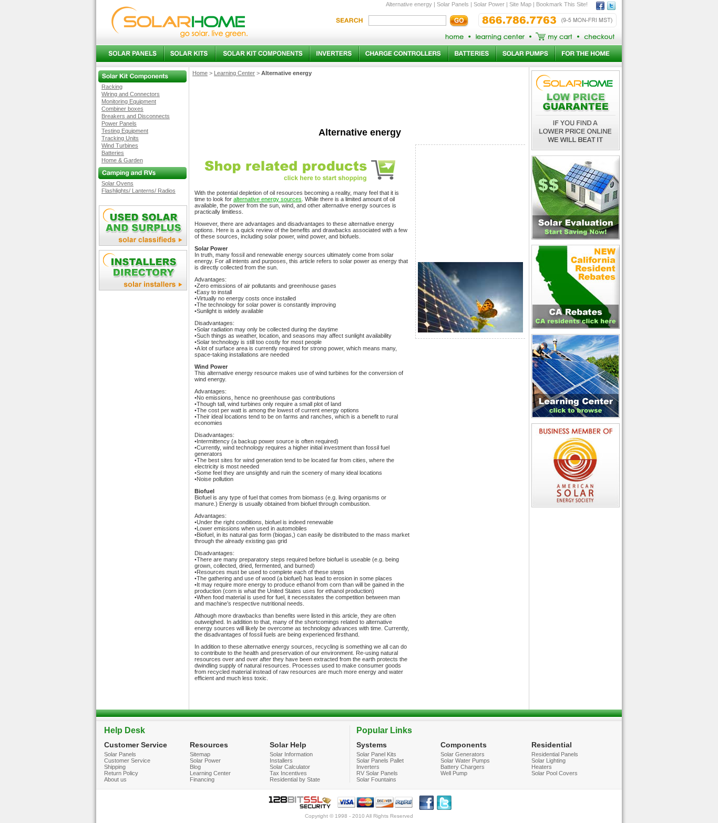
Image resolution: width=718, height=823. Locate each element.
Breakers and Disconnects (135, 116)
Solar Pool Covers (554, 773)
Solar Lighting (548, 760)
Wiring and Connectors (130, 94)
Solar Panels (453, 4)
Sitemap (200, 754)
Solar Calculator (290, 767)
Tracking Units (120, 138)
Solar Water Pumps (465, 760)
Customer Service (127, 760)
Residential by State (295, 779)
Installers (281, 760)
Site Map (520, 4)
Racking (111, 87)
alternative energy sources (267, 199)
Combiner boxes (122, 109)
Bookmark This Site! (562, 4)
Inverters (367, 767)
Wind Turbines (119, 145)
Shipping (115, 767)
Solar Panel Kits (376, 754)
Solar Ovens (117, 183)
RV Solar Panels (377, 773)
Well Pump (453, 773)
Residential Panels (554, 754)
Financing (202, 779)
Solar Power (489, 4)
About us (115, 779)
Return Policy (121, 773)
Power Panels (119, 123)
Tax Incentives (288, 773)
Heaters (541, 767)
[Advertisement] (360, 105)
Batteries (112, 153)
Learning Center (234, 73)
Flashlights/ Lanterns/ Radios (138, 190)
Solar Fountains (376, 779)
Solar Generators (462, 754)
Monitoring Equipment (128, 101)
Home (200, 73)
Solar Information (291, 754)
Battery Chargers (462, 767)
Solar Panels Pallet (380, 760)
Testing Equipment (124, 131)
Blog (195, 767)
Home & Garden (122, 160)
